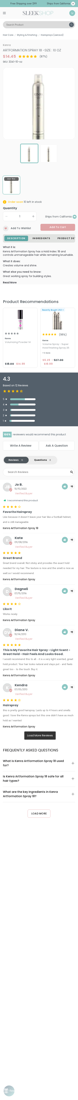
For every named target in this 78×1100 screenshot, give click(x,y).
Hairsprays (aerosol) (52, 34)
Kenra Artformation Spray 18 (20, 528)
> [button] (40, 735)
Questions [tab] (40, 460)
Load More (39, 813)
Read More (10, 282)
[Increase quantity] (33, 216)
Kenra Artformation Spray (19, 579)
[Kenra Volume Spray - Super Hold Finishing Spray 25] (58, 319)
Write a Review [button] (20, 446)
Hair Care (8, 34)
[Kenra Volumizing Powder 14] (20, 319)
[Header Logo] (38, 13)
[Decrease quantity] (6, 216)
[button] (65, 486)
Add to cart (58, 227)
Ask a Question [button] (57, 446)
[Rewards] (9, 1090)
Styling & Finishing (27, 34)
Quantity (10, 208)
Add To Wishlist (21, 228)
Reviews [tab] (14, 460)
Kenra (7, 45)
